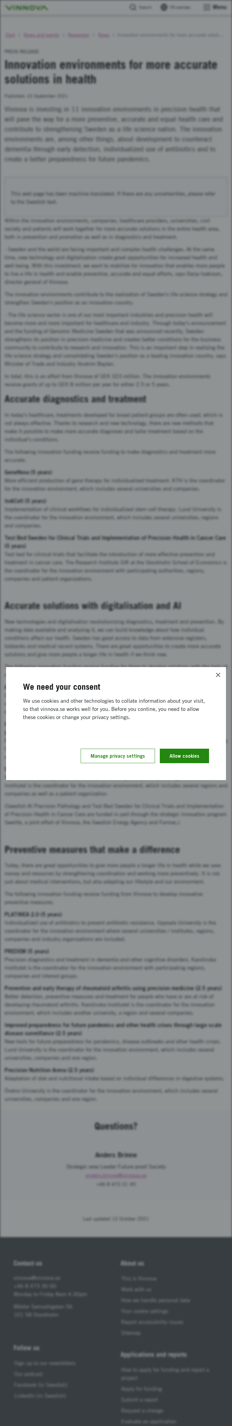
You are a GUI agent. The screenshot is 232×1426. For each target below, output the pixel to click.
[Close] (218, 675)
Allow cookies (184, 756)
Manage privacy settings (118, 756)
